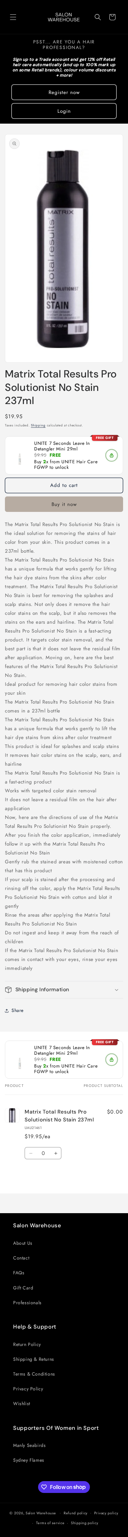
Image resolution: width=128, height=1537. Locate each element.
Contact (21, 1258)
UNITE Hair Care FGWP (65, 464)
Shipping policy (84, 1522)
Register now (64, 92)
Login (64, 111)
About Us (22, 1243)
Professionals (27, 1302)
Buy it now (64, 504)
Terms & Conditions (34, 1374)
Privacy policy (106, 1513)
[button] (13, 17)
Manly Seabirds (29, 1445)
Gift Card (23, 1288)
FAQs (18, 1272)
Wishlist (21, 1403)
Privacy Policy (28, 1388)
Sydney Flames (28, 1460)
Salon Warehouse (41, 1512)
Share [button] (17, 1010)
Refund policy (76, 1513)
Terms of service (50, 1522)
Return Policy (27, 1344)
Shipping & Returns (33, 1359)
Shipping (38, 425)
